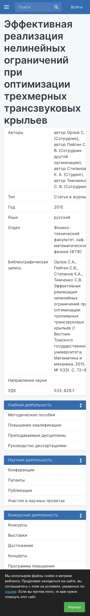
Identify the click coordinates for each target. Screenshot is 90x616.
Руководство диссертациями (37, 445)
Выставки (17, 535)
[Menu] (6, 7)
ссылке (10, 591)
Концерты (17, 555)
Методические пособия (31, 414)
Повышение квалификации (34, 425)
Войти (77, 7)
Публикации (20, 490)
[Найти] (56, 7)
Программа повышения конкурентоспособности (32, 568)
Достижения (20, 545)
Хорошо (74, 607)
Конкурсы (17, 524)
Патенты (16, 480)
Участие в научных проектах (36, 500)
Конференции (21, 469)
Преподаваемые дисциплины (37, 435)
